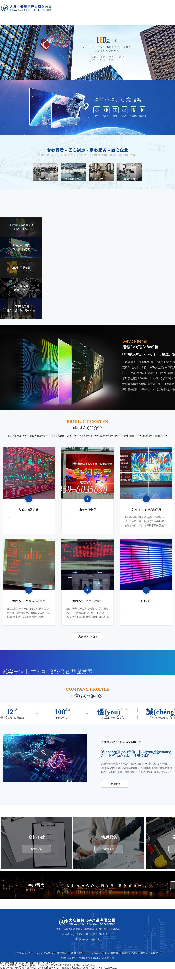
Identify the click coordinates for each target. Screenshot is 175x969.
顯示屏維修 (112, 953)
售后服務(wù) (93, 953)
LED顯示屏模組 (62, 435)
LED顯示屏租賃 (151, 435)
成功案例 (62, 953)
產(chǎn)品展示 (44, 953)
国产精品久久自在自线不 (40, 967)
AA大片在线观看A (63, 967)
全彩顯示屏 (86, 435)
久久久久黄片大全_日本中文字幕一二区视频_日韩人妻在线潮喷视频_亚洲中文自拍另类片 (47, 965)
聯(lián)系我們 (149, 953)
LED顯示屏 (15, 435)
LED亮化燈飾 (37, 435)
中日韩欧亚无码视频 (106, 967)
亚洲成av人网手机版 (84, 967)
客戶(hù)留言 (130, 953)
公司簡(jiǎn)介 (22, 953)
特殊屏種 (129, 435)
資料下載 (76, 953)
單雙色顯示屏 (108, 435)
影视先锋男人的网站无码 (13, 967)
